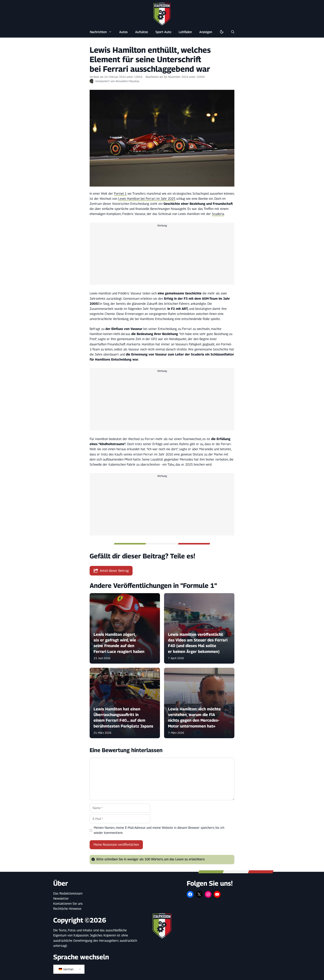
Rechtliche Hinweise (67, 908)
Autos (123, 32)
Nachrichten (98, 32)
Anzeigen (205, 32)
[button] (232, 32)
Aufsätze (141, 32)
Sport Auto (163, 32)
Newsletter (61, 898)
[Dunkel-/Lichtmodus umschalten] (221, 32)
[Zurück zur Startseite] (162, 14)
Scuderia (218, 214)
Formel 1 (120, 193)
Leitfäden (185, 32)
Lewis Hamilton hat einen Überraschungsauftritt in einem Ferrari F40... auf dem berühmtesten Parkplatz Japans (123, 717)
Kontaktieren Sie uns (68, 903)
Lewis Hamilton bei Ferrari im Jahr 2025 (146, 198)
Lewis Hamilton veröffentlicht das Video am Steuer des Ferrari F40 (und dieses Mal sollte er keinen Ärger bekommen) (197, 643)
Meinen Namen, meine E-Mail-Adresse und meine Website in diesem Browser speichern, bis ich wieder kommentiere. (159, 830)
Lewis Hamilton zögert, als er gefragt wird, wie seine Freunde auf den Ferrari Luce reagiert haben (119, 643)
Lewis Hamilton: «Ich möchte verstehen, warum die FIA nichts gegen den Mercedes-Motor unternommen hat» (194, 717)
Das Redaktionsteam (67, 893)
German (68, 969)
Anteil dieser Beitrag (114, 570)
